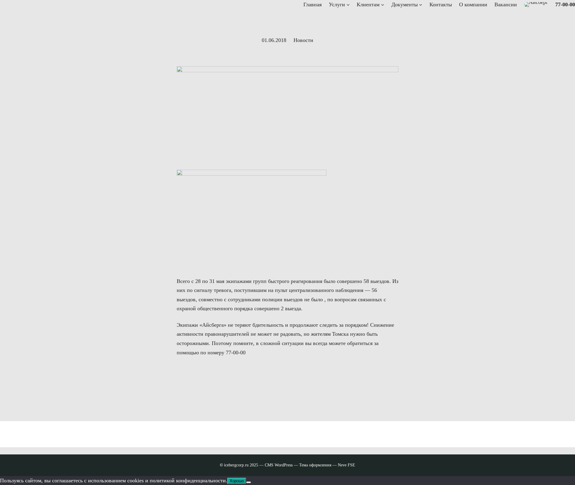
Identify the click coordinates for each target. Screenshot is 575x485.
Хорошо (237, 481)
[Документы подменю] (420, 4)
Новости (303, 40)
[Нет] (248, 482)
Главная (312, 4)
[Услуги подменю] (348, 4)
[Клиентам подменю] (382, 4)
